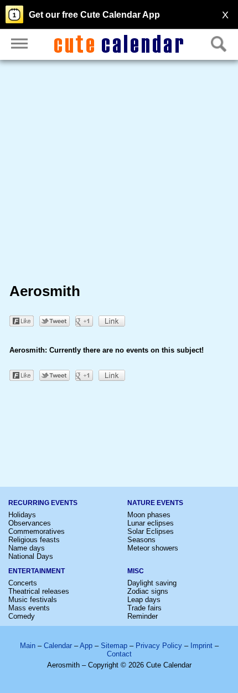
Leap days (144, 599)
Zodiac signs (147, 591)
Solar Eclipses (150, 531)
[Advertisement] (119, 173)
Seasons (141, 540)
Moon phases (148, 515)
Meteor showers (152, 548)
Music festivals (32, 599)
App (86, 645)
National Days (30, 556)
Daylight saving (152, 583)
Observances (29, 523)
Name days (26, 548)
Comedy (21, 616)
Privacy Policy (159, 645)
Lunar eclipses (150, 523)
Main (27, 645)
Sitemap (114, 645)
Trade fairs (144, 608)
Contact (119, 654)
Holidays (22, 515)
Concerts (22, 583)
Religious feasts (34, 540)
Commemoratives (36, 531)
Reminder (142, 616)
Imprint (201, 645)
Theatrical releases (38, 591)
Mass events (29, 608)
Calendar (58, 645)
